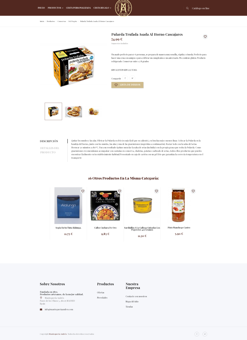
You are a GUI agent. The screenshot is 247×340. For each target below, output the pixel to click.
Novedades (102, 297)
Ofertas (100, 292)
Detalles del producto (49, 150)
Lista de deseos (127, 85)
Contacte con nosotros (136, 296)
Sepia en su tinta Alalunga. (68, 228)
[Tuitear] (132, 78)
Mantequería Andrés (58, 334)
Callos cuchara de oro (105, 228)
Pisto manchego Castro (179, 228)
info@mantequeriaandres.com (59, 309)
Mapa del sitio (132, 301)
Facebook (197, 334)
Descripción (49, 141)
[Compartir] (125, 78)
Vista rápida (65, 205)
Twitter (205, 334)
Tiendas (129, 306)
